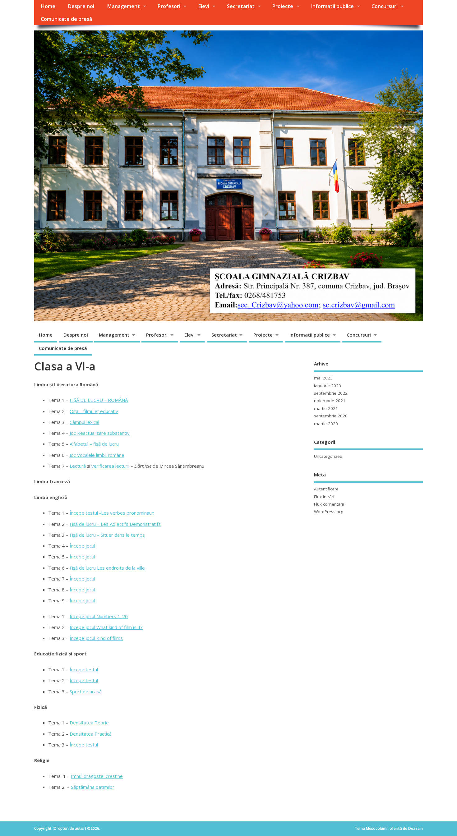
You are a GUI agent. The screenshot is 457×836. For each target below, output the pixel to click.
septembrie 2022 (331, 393)
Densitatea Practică (91, 734)
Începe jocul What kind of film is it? (106, 627)
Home (48, 6)
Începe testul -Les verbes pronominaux (112, 513)
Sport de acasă (86, 691)
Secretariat (241, 6)
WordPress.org (328, 511)
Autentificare (326, 489)
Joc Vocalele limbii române (97, 455)
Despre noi (81, 6)
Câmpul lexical (84, 422)
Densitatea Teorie (89, 722)
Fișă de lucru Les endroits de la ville (107, 568)
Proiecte (282, 6)
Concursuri (385, 6)
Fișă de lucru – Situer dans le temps (107, 535)
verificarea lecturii (110, 466)
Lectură (78, 466)
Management (123, 6)
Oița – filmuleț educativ (94, 411)
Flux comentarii (329, 504)
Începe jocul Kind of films (96, 638)
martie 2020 (326, 423)
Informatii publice (332, 6)
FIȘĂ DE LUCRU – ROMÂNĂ (99, 400)
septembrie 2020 (331, 416)
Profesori (168, 6)
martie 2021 (326, 408)
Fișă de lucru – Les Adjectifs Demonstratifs (115, 524)
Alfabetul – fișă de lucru (94, 444)
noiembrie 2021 (329, 400)
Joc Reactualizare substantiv (100, 433)
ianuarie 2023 (327, 385)
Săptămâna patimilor (92, 787)
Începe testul (84, 669)
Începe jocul (82, 546)
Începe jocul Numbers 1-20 (99, 616)
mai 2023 (323, 378)
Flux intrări (324, 496)
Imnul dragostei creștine (97, 776)
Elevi (203, 6)
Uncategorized (328, 456)
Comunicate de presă (66, 19)
